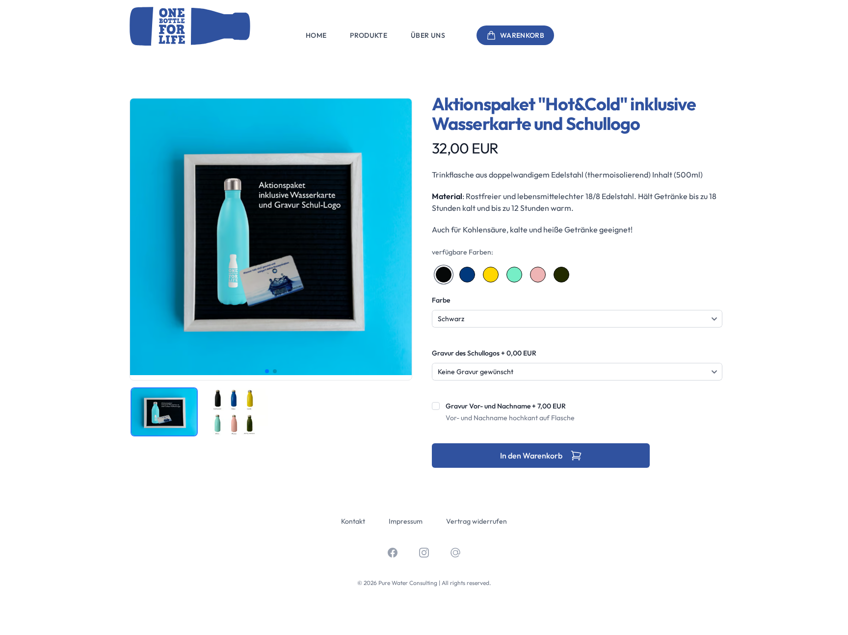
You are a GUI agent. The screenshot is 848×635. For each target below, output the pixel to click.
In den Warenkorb (531, 455)
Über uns (428, 35)
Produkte (368, 35)
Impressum (406, 521)
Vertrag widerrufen (476, 521)
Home (316, 35)
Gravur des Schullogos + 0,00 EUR (484, 353)
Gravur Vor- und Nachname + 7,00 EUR (506, 406)
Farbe (441, 300)
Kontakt (353, 521)
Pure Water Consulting (407, 582)
